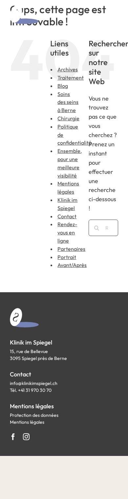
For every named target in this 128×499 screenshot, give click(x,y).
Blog (62, 86)
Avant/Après (72, 265)
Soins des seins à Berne (67, 102)
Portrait (66, 257)
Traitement (70, 77)
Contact (66, 216)
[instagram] (26, 437)
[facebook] (13, 437)
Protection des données (34, 415)
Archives (67, 69)
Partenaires (71, 249)
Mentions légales (27, 422)
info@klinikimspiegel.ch (33, 383)
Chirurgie (68, 118)
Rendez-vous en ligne (67, 232)
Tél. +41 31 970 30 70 (31, 390)
